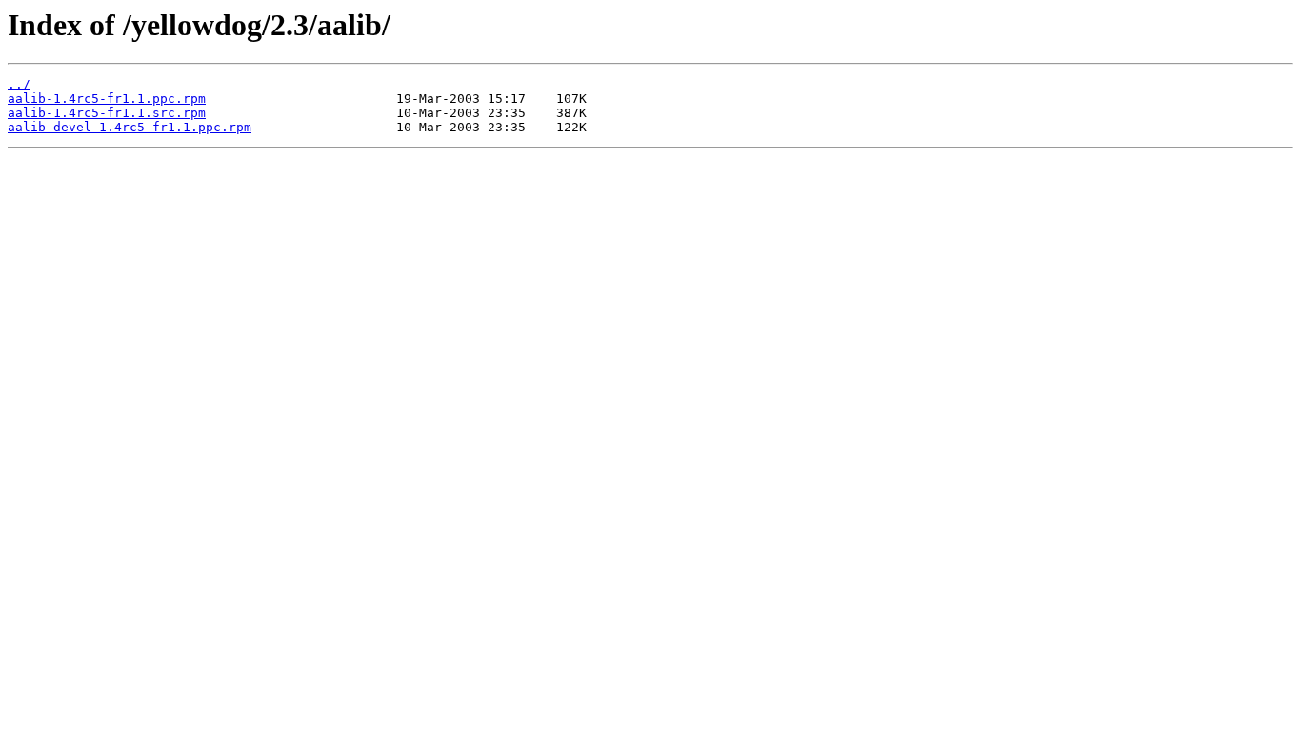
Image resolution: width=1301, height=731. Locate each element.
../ (19, 84)
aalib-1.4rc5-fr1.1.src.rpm (107, 113)
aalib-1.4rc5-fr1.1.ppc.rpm (107, 98)
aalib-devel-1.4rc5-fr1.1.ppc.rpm (129, 127)
